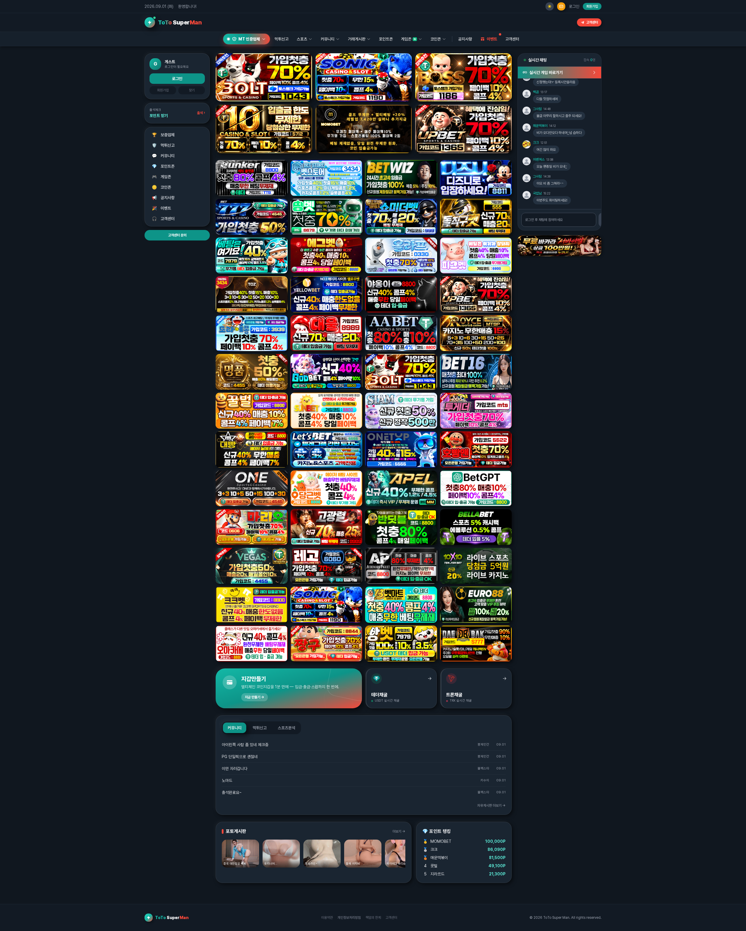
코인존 (161, 187)
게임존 (161, 176)
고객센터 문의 (177, 235)
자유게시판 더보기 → (491, 805)
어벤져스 (539, 159)
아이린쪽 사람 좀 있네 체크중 (245, 744)
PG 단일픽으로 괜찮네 (240, 756)
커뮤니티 (163, 155)
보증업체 (163, 134)
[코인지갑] (561, 6)
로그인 (574, 6)
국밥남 (537, 193)
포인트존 (386, 39)
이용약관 (327, 918)
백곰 (536, 92)
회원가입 (592, 6)
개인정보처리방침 (349, 918)
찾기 (192, 90)
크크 (536, 143)
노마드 (227, 780)
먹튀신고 (163, 145)
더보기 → (399, 831)
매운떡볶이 (540, 126)
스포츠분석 (286, 727)
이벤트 (161, 208)
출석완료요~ (232, 792)
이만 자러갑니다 (234, 768)
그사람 (537, 109)
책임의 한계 (373, 918)
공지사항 (465, 39)
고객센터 (592, 22)
